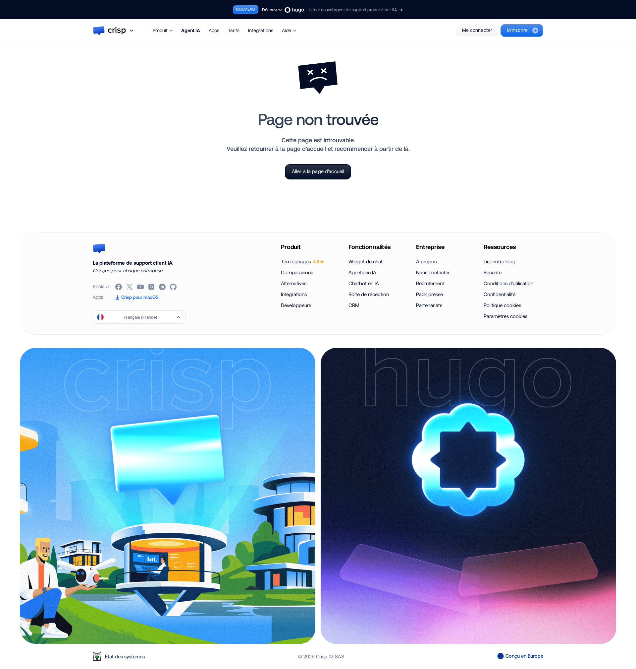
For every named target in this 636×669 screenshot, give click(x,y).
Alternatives (293, 283)
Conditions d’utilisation (508, 283)
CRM (353, 305)
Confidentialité (499, 294)
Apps (214, 30)
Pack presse (429, 294)
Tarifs (233, 30)
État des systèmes (125, 656)
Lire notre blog (499, 261)
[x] (130, 287)
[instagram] (152, 287)
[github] (174, 287)
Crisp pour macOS (139, 297)
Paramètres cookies (505, 316)
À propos (426, 261)
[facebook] (119, 287)
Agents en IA (362, 272)
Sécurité (493, 272)
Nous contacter (433, 272)
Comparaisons (297, 272)
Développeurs (296, 305)
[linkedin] (163, 287)
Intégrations (260, 30)
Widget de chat (365, 261)
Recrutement (430, 283)
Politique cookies (502, 305)
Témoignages (300, 261)
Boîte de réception (368, 294)
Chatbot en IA (363, 283)
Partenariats (429, 305)
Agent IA (190, 30)
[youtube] (141, 287)
